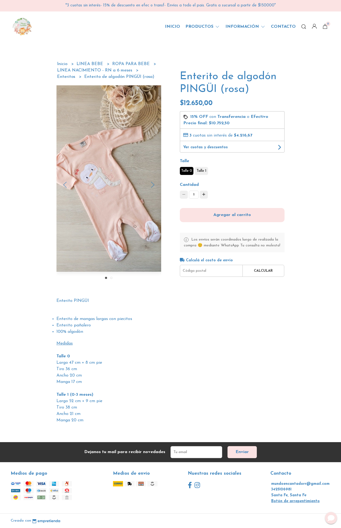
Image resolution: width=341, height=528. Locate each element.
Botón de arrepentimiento (295, 501)
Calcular (263, 271)
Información (242, 27)
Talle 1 (201, 171)
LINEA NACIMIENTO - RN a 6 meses (95, 70)
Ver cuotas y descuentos (205, 147)
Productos (200, 27)
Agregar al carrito (232, 215)
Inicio (172, 27)
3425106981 (281, 489)
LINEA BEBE (90, 64)
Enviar (242, 452)
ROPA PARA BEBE (131, 64)
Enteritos (66, 77)
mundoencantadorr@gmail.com (300, 484)
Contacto (283, 27)
